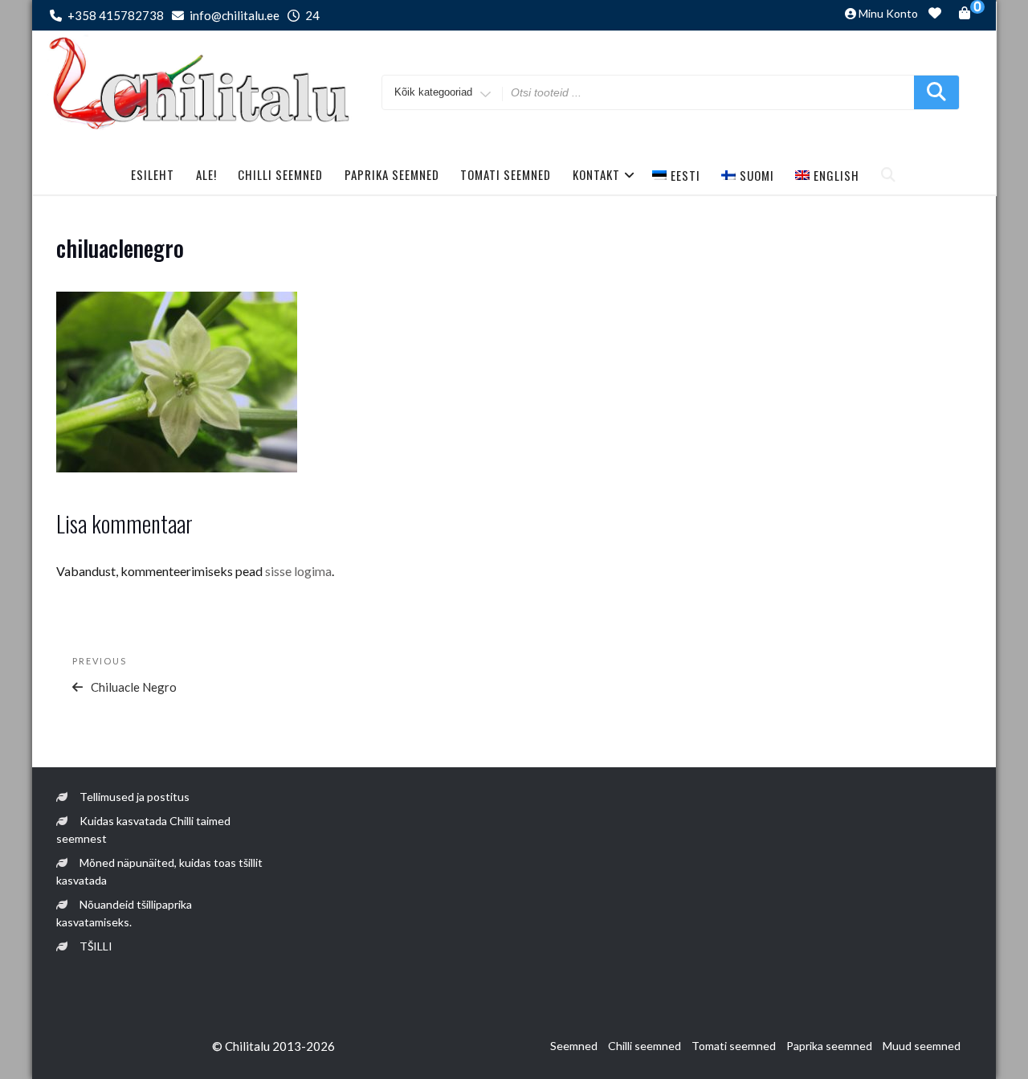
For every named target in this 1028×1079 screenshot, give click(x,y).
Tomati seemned (505, 174)
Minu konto (888, 13)
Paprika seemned (392, 174)
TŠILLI (96, 946)
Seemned (574, 1045)
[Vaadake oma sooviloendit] (935, 15)
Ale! (206, 174)
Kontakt (596, 174)
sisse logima (298, 570)
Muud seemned (922, 1045)
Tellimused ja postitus (135, 796)
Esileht (152, 174)
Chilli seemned (280, 174)
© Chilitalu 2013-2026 (273, 1046)
